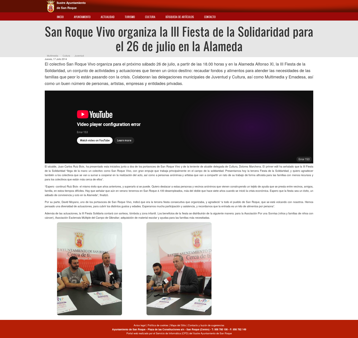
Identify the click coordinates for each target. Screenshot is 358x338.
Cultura (150, 17)
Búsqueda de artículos (180, 17)
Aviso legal (140, 325)
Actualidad (107, 17)
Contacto (210, 17)
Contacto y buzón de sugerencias (206, 325)
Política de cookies (158, 325)
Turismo (130, 17)
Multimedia (52, 55)
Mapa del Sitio (178, 325)
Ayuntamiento (82, 17)
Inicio (60, 17)
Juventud (79, 55)
